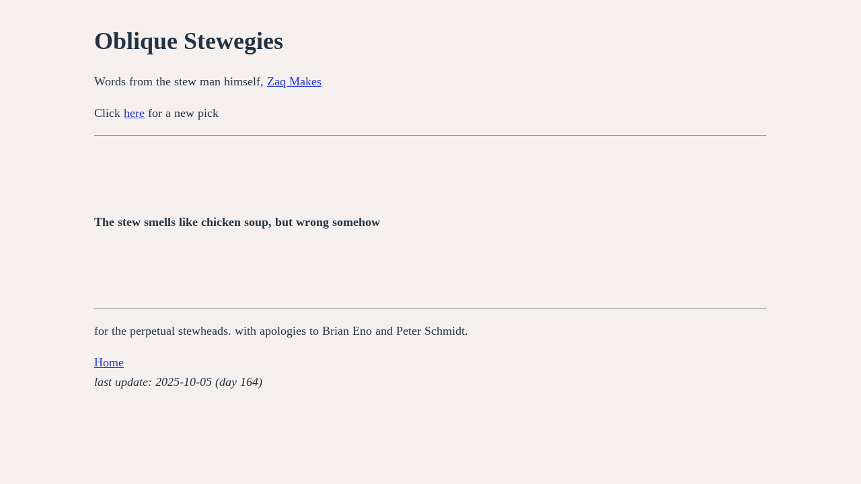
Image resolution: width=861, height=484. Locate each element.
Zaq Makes (294, 81)
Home (109, 362)
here (134, 113)
